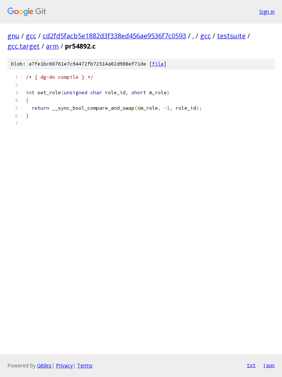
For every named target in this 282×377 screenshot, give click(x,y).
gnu (13, 35)
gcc (31, 35)
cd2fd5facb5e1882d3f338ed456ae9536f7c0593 (114, 35)
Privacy (64, 365)
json (269, 365)
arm (52, 46)
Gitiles (44, 365)
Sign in (267, 11)
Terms (85, 365)
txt (251, 365)
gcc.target (23, 46)
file (158, 64)
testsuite (231, 35)
